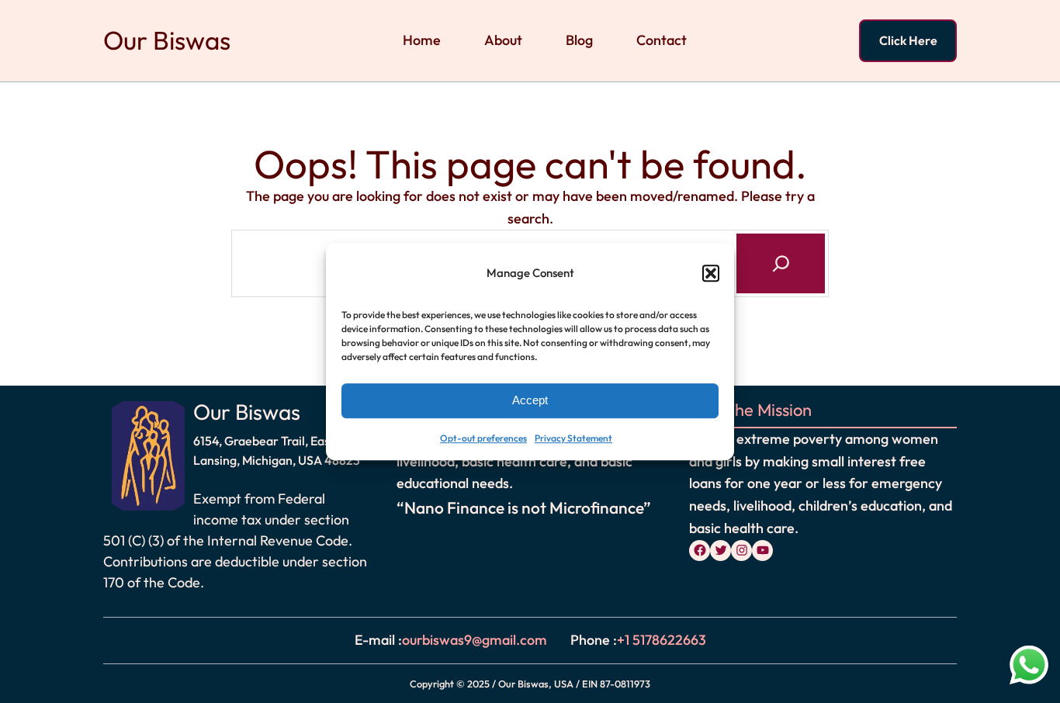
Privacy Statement (573, 438)
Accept (530, 400)
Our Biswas (166, 40)
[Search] (780, 263)
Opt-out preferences (483, 438)
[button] (711, 274)
